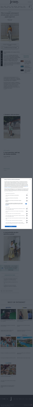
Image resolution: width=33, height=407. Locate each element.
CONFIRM (10, 226)
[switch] (26, 195)
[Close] (30, 179)
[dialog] (16, 203)
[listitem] (16, 193)
